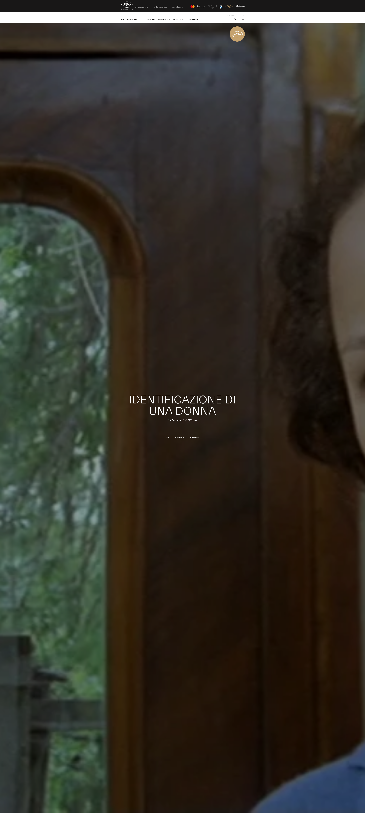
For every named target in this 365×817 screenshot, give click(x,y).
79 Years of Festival (147, 19)
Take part (183, 19)
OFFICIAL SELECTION (141, 7)
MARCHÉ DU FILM (177, 7)
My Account (230, 15)
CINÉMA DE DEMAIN (160, 7)
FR (240, 15)
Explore (175, 19)
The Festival (132, 19)
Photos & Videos (163, 19)
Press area (193, 19)
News (123, 19)
